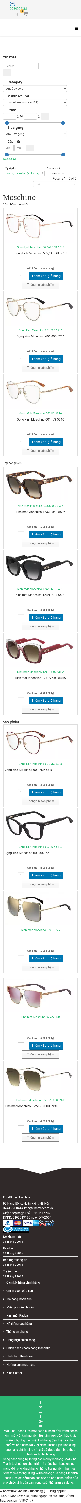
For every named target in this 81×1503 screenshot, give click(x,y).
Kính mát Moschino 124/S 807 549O (40, 589)
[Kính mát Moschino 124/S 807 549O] (40, 567)
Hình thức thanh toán (20, 1356)
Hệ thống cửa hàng (19, 1324)
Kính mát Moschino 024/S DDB (40, 1017)
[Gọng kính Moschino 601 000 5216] (40, 309)
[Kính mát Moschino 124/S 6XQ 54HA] (40, 650)
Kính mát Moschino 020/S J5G (40, 930)
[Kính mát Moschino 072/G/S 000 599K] (40, 1078)
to (21, 116)
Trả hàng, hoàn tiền (19, 1299)
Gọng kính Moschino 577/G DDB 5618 (40, 247)
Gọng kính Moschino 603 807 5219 (40, 847)
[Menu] (75, 30)
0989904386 (19, 9)
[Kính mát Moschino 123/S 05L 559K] (40, 484)
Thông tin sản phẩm (40, 285)
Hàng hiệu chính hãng (20, 1340)
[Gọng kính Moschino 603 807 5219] (40, 825)
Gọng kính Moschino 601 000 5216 (40, 330)
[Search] (7, 72)
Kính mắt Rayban (17, 1315)
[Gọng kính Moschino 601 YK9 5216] (40, 742)
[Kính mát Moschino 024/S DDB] (40, 995)
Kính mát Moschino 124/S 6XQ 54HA (40, 672)
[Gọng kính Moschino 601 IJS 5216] (40, 392)
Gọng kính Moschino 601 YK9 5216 (41, 764)
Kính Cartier (14, 1373)
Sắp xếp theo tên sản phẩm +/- (23, 173)
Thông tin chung (17, 1332)
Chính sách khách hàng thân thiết (28, 1348)
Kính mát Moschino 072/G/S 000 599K (40, 1100)
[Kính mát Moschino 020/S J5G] (40, 908)
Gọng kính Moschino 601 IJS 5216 (40, 413)
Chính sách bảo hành (20, 1291)
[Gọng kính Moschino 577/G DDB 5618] (40, 226)
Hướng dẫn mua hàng (20, 1364)
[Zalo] (19, 4)
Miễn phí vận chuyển (20, 1307)
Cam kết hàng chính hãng (23, 1282)
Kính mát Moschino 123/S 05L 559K (40, 506)
